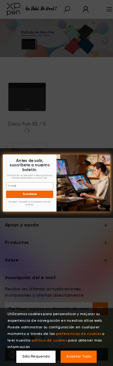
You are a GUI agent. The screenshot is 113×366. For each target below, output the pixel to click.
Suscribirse (29, 194)
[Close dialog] (107, 157)
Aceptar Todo (78, 356)
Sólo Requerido (36, 356)
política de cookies (49, 340)
